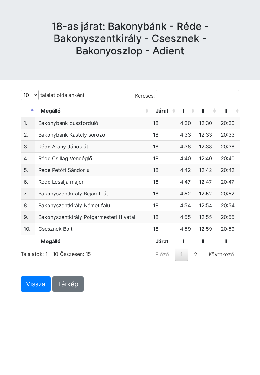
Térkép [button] (68, 284)
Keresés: (145, 95)
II (203, 110)
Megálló (51, 110)
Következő (221, 254)
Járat (162, 110)
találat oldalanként (62, 95)
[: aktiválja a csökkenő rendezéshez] (28, 110)
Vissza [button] (35, 284)
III (225, 110)
